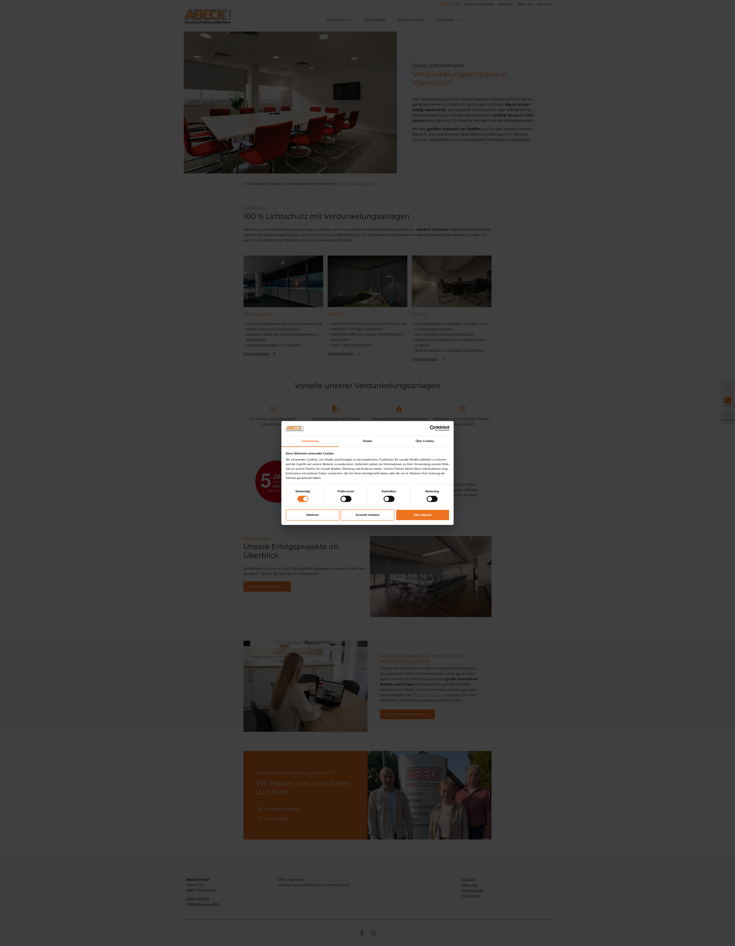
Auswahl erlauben (367, 514)
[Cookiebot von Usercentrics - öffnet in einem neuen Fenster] (432, 428)
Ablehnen (312, 514)
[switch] (346, 499)
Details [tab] (367, 441)
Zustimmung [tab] (310, 441)
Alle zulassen (422, 514)
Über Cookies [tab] (425, 441)
